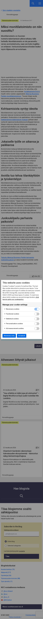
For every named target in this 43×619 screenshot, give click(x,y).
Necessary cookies (12, 309)
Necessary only (9, 336)
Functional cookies (12, 314)
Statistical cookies (12, 319)
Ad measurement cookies (15, 328)
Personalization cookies (14, 323)
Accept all (21, 336)
